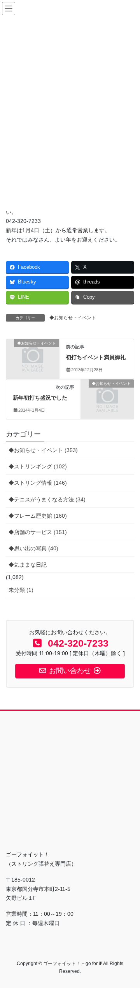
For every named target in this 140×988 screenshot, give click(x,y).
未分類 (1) (21, 590)
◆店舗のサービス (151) (38, 532)
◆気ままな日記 (28, 565)
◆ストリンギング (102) (38, 466)
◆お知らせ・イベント (72, 317)
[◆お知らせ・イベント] (32, 354)
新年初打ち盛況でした (40, 398)
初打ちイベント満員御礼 (96, 357)
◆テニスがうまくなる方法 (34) (47, 499)
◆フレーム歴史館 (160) (38, 516)
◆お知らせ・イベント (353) (43, 450)
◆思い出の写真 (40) (33, 548)
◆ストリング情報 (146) (38, 483)
